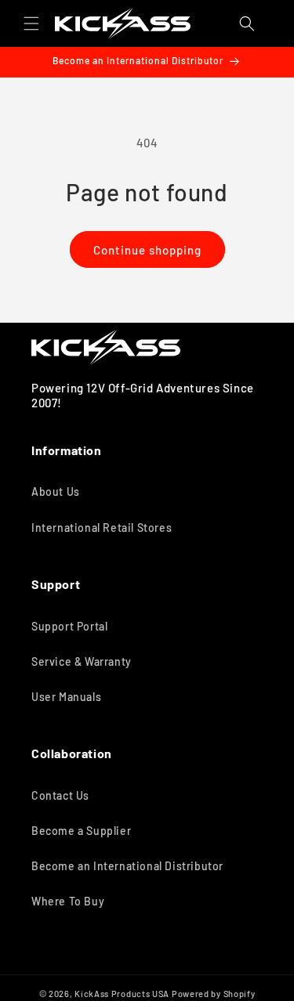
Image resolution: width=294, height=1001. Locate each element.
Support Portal (69, 626)
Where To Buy (67, 901)
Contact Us (60, 795)
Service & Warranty (81, 661)
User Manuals (66, 696)
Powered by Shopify (214, 993)
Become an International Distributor (127, 866)
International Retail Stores (101, 527)
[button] (31, 23)
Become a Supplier (81, 830)
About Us (55, 491)
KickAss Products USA (121, 993)
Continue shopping (147, 250)
